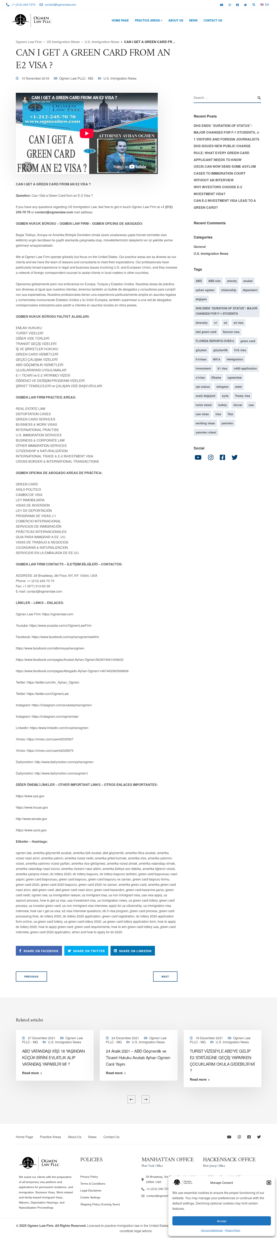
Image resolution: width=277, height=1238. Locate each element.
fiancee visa (231, 331)
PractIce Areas (147, 20)
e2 (225, 322)
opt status (203, 386)
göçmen (201, 350)
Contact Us (213, 20)
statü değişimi (205, 395)
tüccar (237, 405)
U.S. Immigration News (119, 78)
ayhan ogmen (205, 290)
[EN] (262, 4)
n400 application (245, 368)
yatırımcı (227, 423)
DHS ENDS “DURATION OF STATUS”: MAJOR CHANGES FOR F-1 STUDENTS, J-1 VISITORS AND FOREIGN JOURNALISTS (227, 132)
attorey (232, 281)
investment (203, 368)
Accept (221, 1221)
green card (247, 341)
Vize (230, 414)
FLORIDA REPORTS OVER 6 (215, 341)
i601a (216, 359)
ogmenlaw (235, 377)
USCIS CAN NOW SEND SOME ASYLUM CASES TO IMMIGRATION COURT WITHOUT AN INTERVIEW (225, 173)
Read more (30, 1073)
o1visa (200, 377)
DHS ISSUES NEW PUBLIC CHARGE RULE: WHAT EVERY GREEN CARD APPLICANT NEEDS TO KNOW (222, 153)
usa (251, 405)
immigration (235, 359)
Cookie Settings (90, 1197)
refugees (222, 386)
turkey (222, 405)
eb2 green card (206, 331)
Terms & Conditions (92, 1183)
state (238, 386)
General (200, 246)
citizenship (228, 290)
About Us (175, 20)
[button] (269, 1183)
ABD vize (214, 281)
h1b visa (240, 350)
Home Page (120, 20)
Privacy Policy (232, 1230)
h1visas (201, 359)
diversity (202, 322)
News (193, 20)
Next (165, 976)
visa (218, 414)
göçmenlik (220, 350)
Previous (31, 976)
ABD (199, 281)
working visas (205, 423)
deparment (250, 290)
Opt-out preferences (212, 1230)
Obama (216, 377)
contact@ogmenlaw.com (162, 1195)
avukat (248, 281)
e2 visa (238, 322)
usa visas (202, 414)
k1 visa (222, 368)
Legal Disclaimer (91, 1190)
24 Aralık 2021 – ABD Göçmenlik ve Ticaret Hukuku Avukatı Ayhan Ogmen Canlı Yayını (138, 1057)
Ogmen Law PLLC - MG (76, 78)
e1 (215, 322)
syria (225, 395)
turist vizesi (204, 405)
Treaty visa (242, 395)
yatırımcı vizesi (206, 432)
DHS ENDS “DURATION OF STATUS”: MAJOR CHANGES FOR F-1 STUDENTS (226, 310)
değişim (201, 299)
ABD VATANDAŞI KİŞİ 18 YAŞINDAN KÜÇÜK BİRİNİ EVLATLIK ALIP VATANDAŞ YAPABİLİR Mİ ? (53, 1057)
